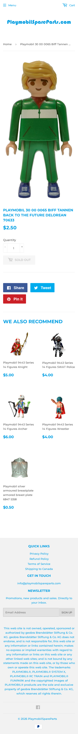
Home (7, 44)
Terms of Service (39, 563)
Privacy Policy (39, 553)
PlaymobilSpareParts (42, 718)
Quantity (9, 240)
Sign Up (67, 612)
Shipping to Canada (39, 569)
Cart (71, 5)
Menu (12, 5)
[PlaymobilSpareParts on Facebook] (38, 708)
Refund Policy (39, 558)
